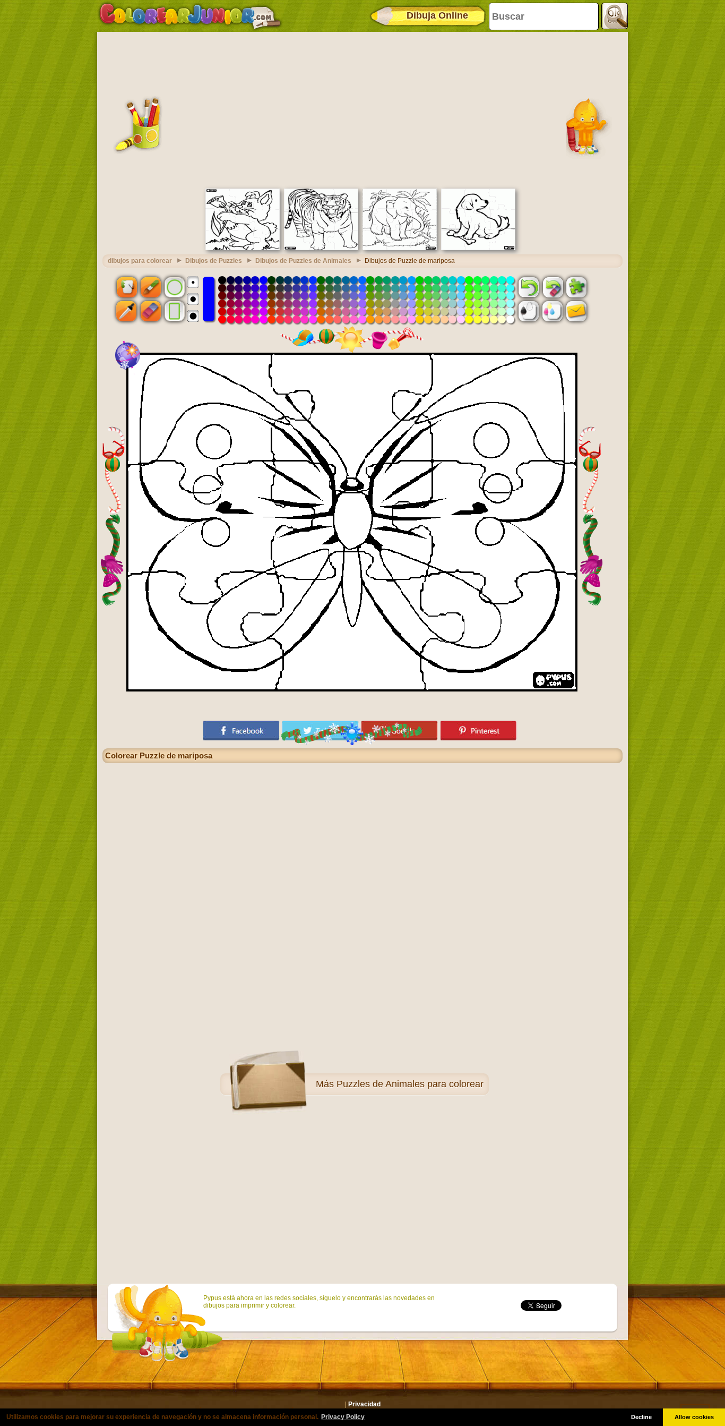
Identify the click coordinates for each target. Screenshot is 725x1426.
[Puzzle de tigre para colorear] (321, 248)
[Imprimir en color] (552, 311)
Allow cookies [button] (694, 1417)
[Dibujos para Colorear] (190, 16)
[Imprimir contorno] (529, 311)
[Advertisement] (362, 109)
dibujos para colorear (140, 260)
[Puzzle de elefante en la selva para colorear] (399, 248)
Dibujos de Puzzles (213, 260)
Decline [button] (641, 1417)
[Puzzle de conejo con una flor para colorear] (242, 248)
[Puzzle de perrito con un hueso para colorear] (478, 248)
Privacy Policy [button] (343, 1417)
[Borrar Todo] (552, 287)
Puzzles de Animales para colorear (410, 1084)
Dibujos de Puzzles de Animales (303, 260)
